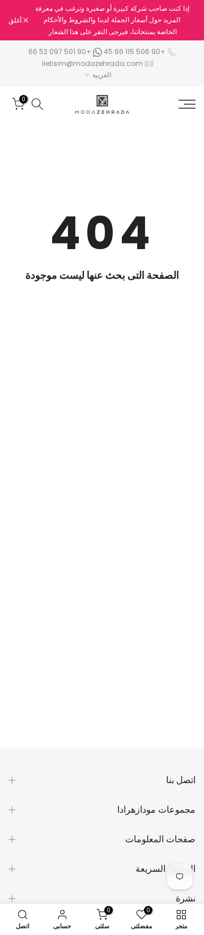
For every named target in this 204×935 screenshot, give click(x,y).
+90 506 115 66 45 (134, 51)
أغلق (15, 20)
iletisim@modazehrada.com (92, 63)
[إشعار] (112, 20)
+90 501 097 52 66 (60, 51)
